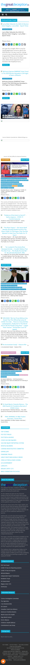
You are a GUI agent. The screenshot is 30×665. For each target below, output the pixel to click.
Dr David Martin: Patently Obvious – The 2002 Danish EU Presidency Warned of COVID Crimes (14, 410)
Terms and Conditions (19, 660)
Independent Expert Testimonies (10, 576)
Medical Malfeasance (17, 184)
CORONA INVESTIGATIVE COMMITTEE (12, 449)
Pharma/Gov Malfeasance (6, 185)
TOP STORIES (5, 432)
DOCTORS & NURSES (7, 437)
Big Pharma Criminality (5, 178)
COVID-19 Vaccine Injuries (8, 570)
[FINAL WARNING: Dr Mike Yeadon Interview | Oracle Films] (14, 417)
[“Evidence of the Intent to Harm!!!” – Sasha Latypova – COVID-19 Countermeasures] (14, 215)
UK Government (5, 581)
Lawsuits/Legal (23, 289)
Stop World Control (6, 617)
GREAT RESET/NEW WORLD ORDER (12, 457)
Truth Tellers (20, 185)
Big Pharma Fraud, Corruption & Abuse (18, 178)
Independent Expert (24, 374)
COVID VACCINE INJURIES (8, 440)
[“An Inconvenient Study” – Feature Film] (13, 345)
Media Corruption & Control (6, 184)
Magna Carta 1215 (6, 584)
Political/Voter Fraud (7, 29)
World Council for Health (8, 614)
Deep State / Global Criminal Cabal (8, 287)
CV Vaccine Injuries (10, 180)
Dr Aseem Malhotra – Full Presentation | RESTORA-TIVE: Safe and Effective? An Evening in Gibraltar (14, 380)
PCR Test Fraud (5, 565)
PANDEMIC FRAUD (6, 454)
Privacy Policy (8, 660)
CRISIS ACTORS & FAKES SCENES (11, 460)
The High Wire (5, 601)
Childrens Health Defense (8, 622)
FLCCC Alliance (5, 620)
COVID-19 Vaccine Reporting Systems (11, 568)
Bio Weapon (3, 180)
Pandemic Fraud (5, 578)
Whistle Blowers (5, 573)
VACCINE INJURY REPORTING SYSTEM (12, 443)
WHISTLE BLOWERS (7, 446)
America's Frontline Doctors (8, 612)
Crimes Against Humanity (12, 285)
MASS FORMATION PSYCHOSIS (10, 471)
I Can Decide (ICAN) (6, 604)
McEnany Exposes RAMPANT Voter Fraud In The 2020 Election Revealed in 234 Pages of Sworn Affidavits (14, 83)
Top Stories (14, 185)
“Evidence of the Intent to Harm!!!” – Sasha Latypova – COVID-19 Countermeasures (12, 221)
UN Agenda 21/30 (4, 187)
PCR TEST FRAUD (6, 434)
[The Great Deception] (15, 483)
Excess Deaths (18, 180)
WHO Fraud (11, 187)
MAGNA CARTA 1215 (7, 469)
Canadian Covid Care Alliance (9, 609)
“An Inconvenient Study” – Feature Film (14, 346)
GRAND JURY (5, 451)
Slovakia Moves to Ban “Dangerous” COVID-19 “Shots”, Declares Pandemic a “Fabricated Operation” (13, 191)
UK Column (4, 606)
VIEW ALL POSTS (25, 159)
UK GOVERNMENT (6, 463)
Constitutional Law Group (8, 625)
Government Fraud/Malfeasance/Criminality (10, 182)
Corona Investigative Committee (10, 598)
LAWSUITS (4, 466)
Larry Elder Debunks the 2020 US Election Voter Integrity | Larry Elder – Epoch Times (14, 33)
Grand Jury (4, 586)
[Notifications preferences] (3, 661)
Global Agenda (25, 180)
